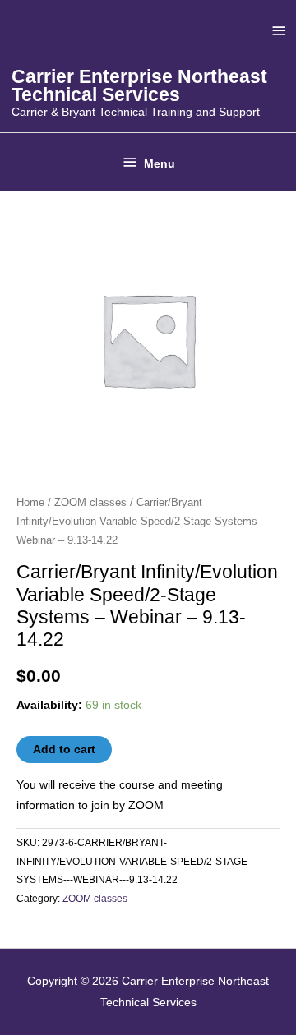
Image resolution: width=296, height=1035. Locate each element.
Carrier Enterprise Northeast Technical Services (139, 86)
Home (30, 502)
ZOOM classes (90, 502)
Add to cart (64, 749)
